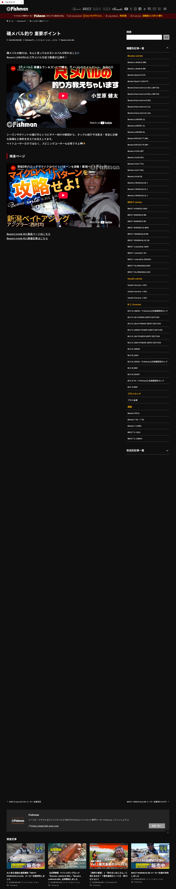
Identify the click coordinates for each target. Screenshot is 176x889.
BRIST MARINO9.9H (137, 221)
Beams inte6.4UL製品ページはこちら (28, 234)
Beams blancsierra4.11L (139, 106)
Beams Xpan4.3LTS (136, 74)
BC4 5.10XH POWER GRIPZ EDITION (144, 342)
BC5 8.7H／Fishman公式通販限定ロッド (146, 380)
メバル (54, 40)
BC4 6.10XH (133, 355)
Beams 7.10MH (134, 425)
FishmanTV (29, 40)
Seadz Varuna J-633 (137, 297)
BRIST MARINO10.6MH (138, 227)
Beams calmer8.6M (136, 68)
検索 (129, 32)
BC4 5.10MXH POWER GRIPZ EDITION (145, 329)
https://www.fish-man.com (45, 825)
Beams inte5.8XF (136, 151)
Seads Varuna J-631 (137, 285)
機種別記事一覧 (135, 48)
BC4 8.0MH (133, 368)
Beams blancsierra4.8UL (139, 100)
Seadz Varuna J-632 (137, 291)
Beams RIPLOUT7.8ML (138, 138)
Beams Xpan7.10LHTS (138, 81)
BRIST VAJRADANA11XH (139, 272)
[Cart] (159, 8)
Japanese (9, 1)
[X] (131, 9)
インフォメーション (43, 40)
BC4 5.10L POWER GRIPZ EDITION (143, 317)
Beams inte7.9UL (136, 170)
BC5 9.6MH (133, 387)
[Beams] (76, 9)
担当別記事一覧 (135, 450)
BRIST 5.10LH (134, 432)
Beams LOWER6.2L (136, 119)
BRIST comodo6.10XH (138, 246)
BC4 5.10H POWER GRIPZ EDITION (144, 336)
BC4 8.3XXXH (134, 374)
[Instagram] (135, 8)
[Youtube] (126, 9)
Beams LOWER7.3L (136, 125)
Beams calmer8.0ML (137, 62)
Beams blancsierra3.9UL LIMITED (143, 87)
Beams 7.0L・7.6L (136, 419)
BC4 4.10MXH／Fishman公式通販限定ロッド (148, 310)
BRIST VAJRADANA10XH (139, 265)
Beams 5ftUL (134, 413)
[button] (168, 833)
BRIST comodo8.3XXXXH (139, 259)
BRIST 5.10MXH (135, 438)
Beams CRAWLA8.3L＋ (138, 189)
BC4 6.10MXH (134, 348)
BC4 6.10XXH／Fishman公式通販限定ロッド (148, 361)
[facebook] (139, 8)
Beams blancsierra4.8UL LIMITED (143, 94)
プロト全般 (133, 400)
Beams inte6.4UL (68, 40)
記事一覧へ (157, 825)
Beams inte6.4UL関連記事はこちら (27, 238)
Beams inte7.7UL (136, 163)
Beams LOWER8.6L (136, 132)
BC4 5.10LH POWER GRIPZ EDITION (144, 323)
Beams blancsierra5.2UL (139, 113)
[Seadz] (117, 9)
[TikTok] (144, 8)
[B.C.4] (102, 9)
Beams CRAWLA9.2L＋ (138, 195)
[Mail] (154, 9)
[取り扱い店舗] (149, 9)
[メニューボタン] (165, 8)
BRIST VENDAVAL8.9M (138, 233)
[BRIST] (87, 9)
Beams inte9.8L (135, 176)
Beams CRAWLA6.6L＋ (138, 182)
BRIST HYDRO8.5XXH (137, 208)
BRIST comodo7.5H (137, 253)
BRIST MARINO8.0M (137, 214)
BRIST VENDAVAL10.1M (138, 240)
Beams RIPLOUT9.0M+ (138, 144)
